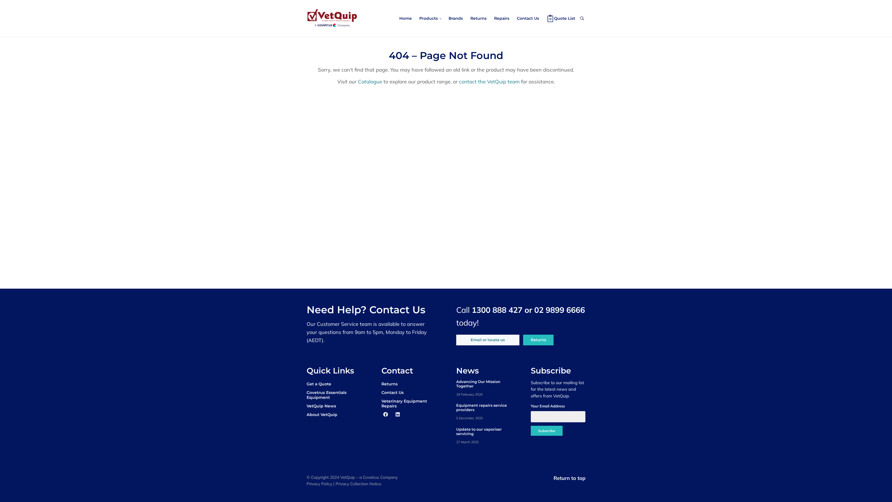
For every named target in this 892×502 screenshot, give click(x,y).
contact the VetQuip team (489, 81)
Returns (538, 340)
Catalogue (370, 81)
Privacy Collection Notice (358, 483)
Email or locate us (488, 340)
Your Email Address (548, 406)
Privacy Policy (319, 483)
